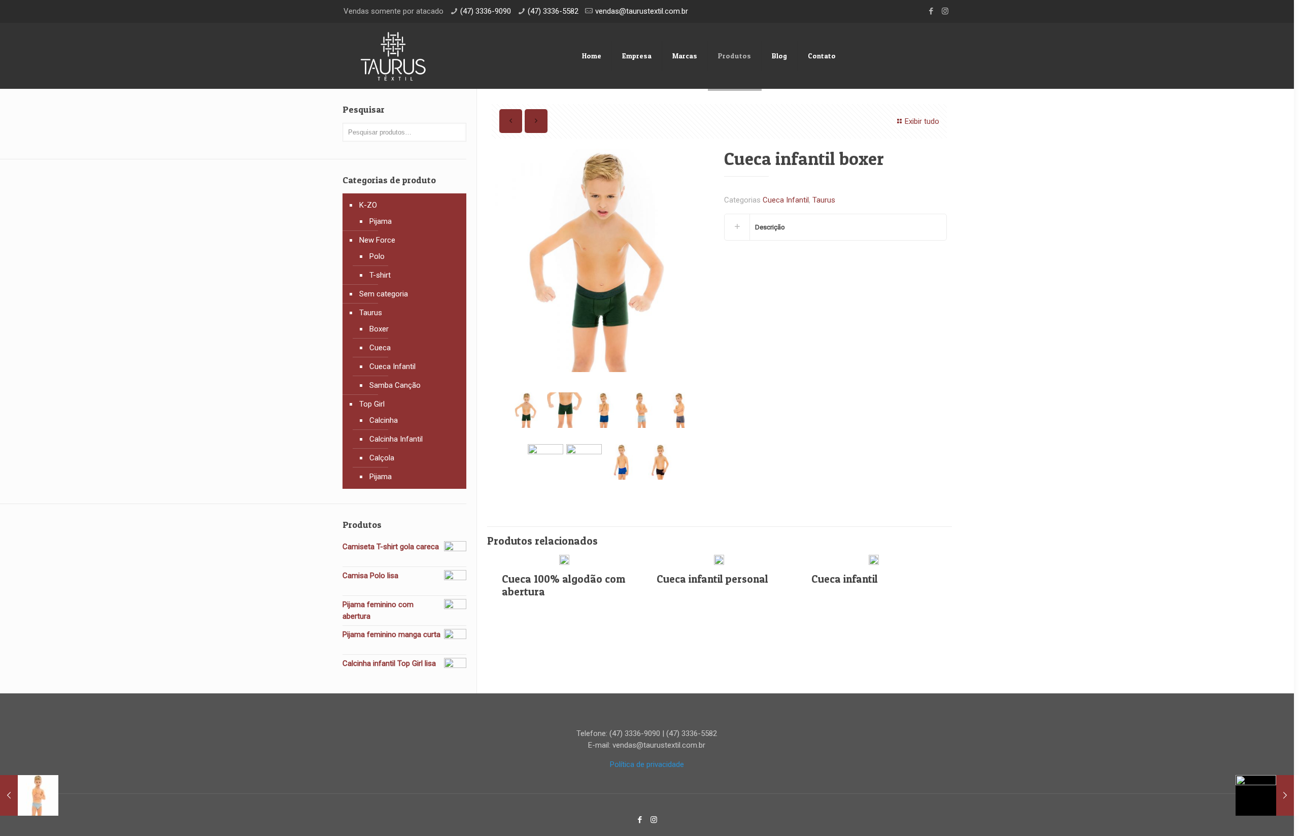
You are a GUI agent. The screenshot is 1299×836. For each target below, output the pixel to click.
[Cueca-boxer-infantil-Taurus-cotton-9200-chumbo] (680, 410)
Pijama (380, 221)
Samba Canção (395, 385)
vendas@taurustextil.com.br (641, 11)
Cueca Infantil (786, 200)
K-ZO (368, 205)
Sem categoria (383, 293)
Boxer (379, 328)
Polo (377, 256)
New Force (377, 240)
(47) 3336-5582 (553, 11)
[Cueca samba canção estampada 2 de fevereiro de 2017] (1265, 795)
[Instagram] (945, 11)
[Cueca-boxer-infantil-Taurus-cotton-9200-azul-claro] (584, 462)
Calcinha (383, 420)
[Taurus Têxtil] (393, 56)
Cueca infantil (844, 579)
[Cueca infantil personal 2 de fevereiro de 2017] (29, 795)
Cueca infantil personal (712, 579)
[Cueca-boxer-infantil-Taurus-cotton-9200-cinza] (641, 410)
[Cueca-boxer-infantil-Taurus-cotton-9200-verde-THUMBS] (565, 410)
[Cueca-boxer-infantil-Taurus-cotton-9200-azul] (622, 462)
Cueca (380, 347)
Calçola (381, 457)
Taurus (823, 200)
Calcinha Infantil (396, 439)
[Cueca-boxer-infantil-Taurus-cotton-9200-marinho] (603, 410)
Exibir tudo (922, 121)
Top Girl (372, 404)
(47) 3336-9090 (485, 11)
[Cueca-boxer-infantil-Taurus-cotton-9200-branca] (545, 462)
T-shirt (380, 275)
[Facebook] (931, 11)
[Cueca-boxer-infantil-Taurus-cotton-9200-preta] (660, 462)
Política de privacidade (647, 764)
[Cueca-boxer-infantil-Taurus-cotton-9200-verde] (603, 260)
